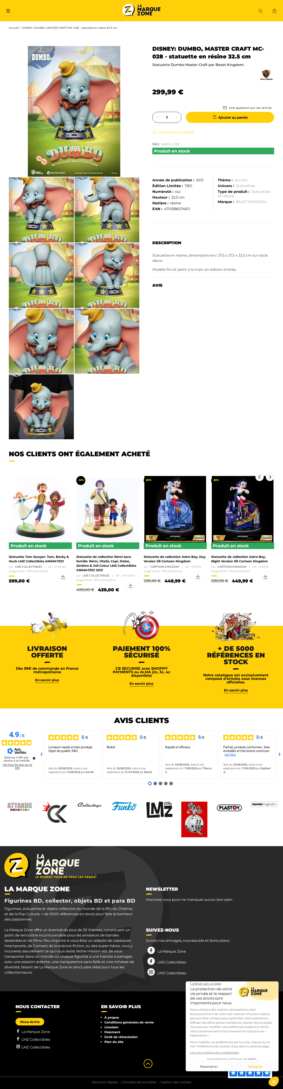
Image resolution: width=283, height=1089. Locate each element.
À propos (111, 1017)
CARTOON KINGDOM (164, 566)
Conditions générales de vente (129, 1022)
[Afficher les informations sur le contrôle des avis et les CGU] (34, 758)
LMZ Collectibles (28, 566)
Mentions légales (105, 1082)
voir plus (230, 754)
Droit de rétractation (121, 1037)
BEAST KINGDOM (251, 202)
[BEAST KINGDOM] (266, 74)
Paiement (112, 1032)
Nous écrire (30, 1022)
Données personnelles (139, 1082)
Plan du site (114, 1042)
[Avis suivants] (279, 754)
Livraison (111, 1027)
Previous (259, 477)
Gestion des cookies (176, 1082)
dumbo (241, 180)
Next (270, 477)
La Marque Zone (171, 951)
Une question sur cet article (250, 108)
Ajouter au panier (233, 117)
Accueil (14, 27)
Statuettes (245, 186)
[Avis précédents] (41, 754)
